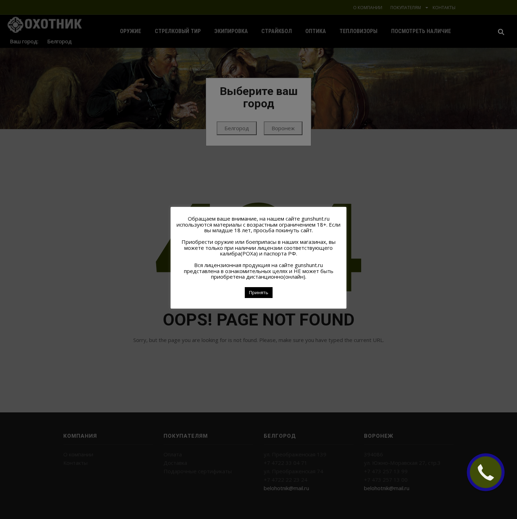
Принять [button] (258, 292)
